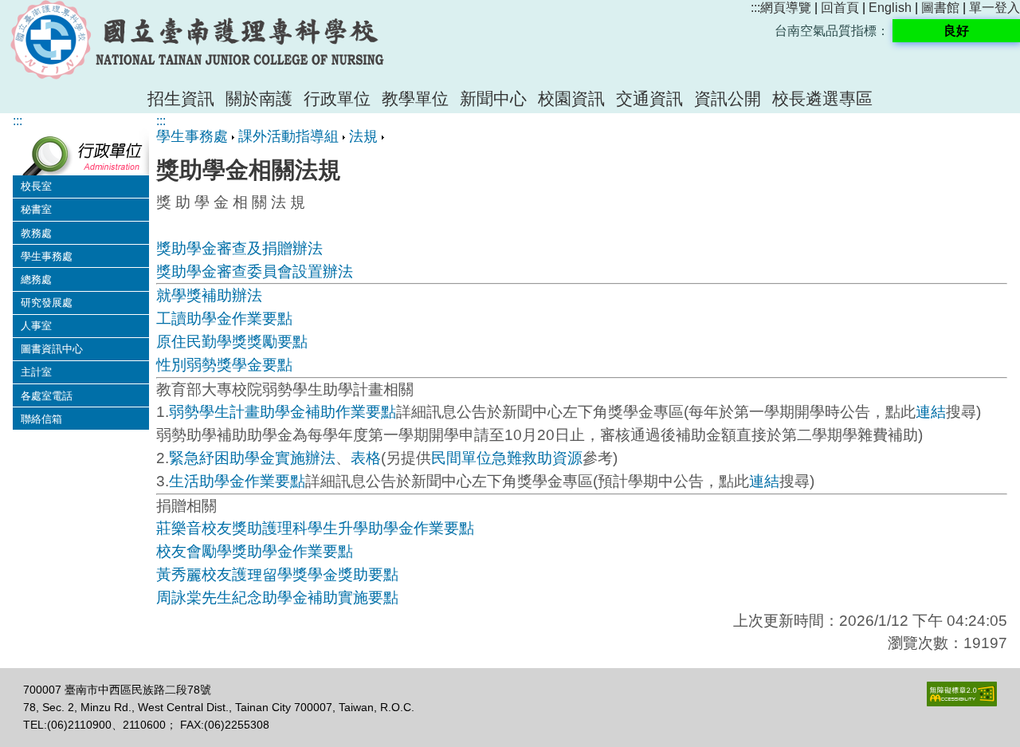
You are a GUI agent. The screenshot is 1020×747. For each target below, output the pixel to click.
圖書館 (940, 7)
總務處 (36, 279)
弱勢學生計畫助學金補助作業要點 (282, 411)
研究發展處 (47, 303)
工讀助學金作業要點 (224, 318)
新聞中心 (493, 98)
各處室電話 (47, 396)
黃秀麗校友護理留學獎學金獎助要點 (277, 574)
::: (755, 7)
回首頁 (840, 7)
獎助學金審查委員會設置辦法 (254, 271)
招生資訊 (180, 98)
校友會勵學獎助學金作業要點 (254, 551)
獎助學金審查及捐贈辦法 (239, 248)
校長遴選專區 (822, 98)
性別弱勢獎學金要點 (224, 364)
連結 (931, 411)
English (890, 7)
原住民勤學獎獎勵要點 (232, 341)
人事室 (36, 326)
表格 (366, 458)
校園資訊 (571, 98)
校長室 (36, 186)
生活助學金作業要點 (237, 481)
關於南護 (259, 98)
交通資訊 (649, 98)
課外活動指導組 (288, 136)
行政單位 (337, 98)
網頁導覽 (785, 7)
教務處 (36, 233)
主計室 (36, 372)
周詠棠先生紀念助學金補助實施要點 (277, 597)
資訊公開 (727, 98)
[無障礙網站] (962, 702)
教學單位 (415, 98)
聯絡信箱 (41, 419)
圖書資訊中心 (52, 349)
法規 (363, 136)
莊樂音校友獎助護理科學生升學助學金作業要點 (315, 528)
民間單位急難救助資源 (507, 458)
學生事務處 (47, 256)
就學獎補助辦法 (209, 295)
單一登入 (994, 7)
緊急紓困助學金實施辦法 (252, 458)
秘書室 (36, 209)
